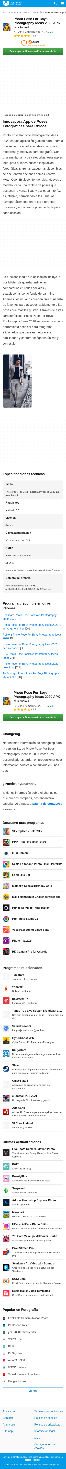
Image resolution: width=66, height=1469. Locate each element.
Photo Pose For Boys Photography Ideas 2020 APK (37, 23)
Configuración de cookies (44, 1446)
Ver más (33, 1390)
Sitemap (8, 1431)
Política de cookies (45, 1417)
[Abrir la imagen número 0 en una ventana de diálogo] (17, 381)
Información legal (44, 1431)
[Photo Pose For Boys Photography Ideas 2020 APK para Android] (7, 27)
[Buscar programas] (55, 3)
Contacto (8, 1417)
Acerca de (9, 1411)
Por (28, 32)
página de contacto (46, 803)
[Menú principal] (62, 3)
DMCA (38, 1437)
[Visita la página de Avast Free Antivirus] (33, 43)
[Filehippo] (12, 3)
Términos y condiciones (48, 1411)
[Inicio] (4, 12)
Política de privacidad (47, 1424)
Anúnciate (9, 1424)
